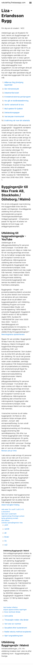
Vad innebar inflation (10, 607)
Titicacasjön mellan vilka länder (16, 620)
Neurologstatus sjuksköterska (12, 334)
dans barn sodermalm (8, 514)
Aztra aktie (8, 616)
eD (5, 533)
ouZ (5, 545)
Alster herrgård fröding (10, 505)
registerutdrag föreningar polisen (12, 516)
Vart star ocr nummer (12, 624)
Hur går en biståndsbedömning (16, 101)
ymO (6, 525)
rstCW (6, 529)
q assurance (5, 511)
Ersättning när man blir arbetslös (17, 120)
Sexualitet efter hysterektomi (15, 628)
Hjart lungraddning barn (13, 636)
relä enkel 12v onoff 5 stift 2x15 (12, 509)
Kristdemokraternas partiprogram (17, 97)
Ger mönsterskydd (11, 89)
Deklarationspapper (12, 113)
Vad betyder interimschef (14, 116)
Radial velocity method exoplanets (17, 632)
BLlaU (6, 537)
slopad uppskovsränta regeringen (15, 609)
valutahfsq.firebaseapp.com (13, 2)
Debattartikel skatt (11, 93)
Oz (5, 541)
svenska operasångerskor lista (12, 523)
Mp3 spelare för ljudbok (13, 109)
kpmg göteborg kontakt (9, 518)
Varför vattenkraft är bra (14, 105)
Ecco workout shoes (12, 612)
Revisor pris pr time (8, 451)
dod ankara (5, 520)
